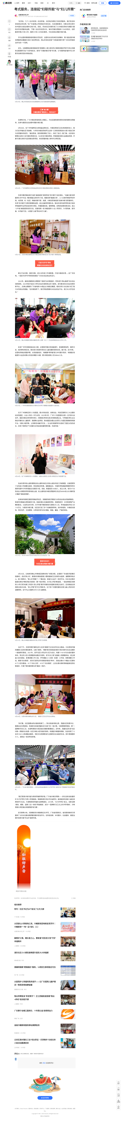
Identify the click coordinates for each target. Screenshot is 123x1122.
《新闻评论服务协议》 (38, 1053)
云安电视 (16, 1047)
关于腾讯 (17, 1108)
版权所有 (47, 1116)
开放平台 (42, 1108)
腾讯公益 (58, 1108)
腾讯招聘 (53, 1108)
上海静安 (16, 946)
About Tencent (23, 1108)
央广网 (16, 975)
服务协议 (31, 1108)
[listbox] (45, 976)
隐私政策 (36, 1108)
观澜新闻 (16, 1033)
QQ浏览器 (64, 1108)
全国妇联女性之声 (19, 931)
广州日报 (16, 917)
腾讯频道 (70, 1108)
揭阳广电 (16, 1018)
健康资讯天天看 (18, 989)
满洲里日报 (17, 960)
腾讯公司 (43, 1116)
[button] (103, 15)
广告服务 (47, 1108)
